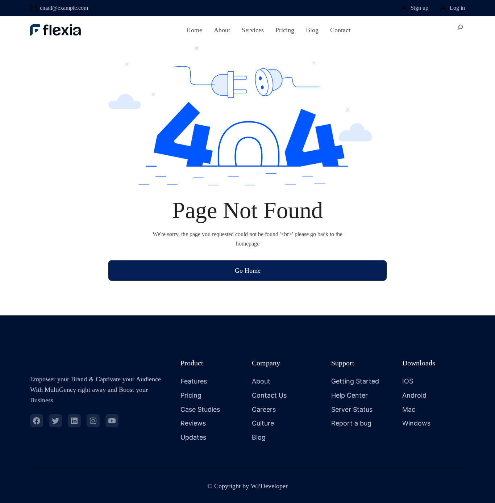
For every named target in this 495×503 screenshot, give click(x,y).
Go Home (248, 270)
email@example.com (64, 8)
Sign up (419, 8)
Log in (457, 8)
